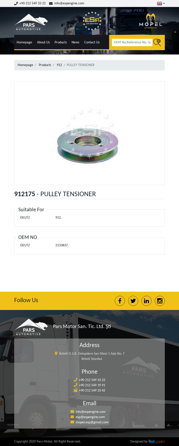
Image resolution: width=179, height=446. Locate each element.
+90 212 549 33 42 (92, 390)
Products (61, 42)
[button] (161, 3)
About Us (43, 42)
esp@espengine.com (90, 417)
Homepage (24, 42)
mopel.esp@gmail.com (92, 422)
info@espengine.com (69, 3)
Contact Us (92, 42)
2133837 (61, 245)
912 (59, 65)
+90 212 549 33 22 (32, 3)
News (75, 42)
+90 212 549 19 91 (92, 385)
